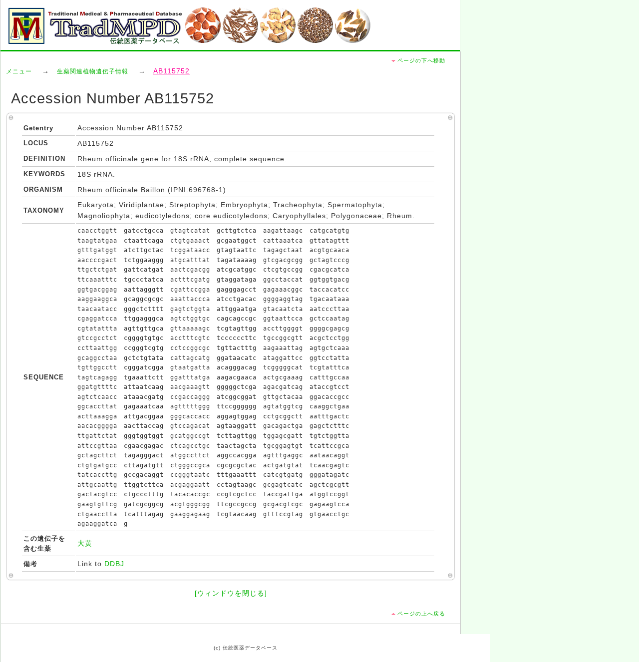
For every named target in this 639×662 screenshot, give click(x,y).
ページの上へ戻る (421, 614)
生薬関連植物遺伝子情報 (92, 71)
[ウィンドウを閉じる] (231, 593)
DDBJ (114, 564)
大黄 (84, 543)
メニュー (19, 71)
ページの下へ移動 (421, 60)
